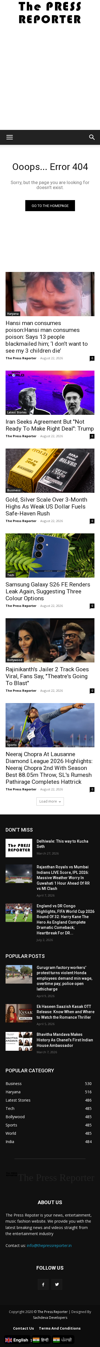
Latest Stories (17, 412)
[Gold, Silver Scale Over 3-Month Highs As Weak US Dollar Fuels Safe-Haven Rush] (50, 471)
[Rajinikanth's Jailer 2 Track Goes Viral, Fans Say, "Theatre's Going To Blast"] (50, 640)
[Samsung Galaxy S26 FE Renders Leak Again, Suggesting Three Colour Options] (50, 555)
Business (14, 490)
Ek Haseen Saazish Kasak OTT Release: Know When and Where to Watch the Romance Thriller (65, 1012)
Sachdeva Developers (50, 1317)
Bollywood (14, 660)
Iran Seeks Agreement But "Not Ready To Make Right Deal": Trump (50, 425)
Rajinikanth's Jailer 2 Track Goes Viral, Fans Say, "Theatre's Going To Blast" (47, 676)
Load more (48, 801)
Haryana (13, 314)
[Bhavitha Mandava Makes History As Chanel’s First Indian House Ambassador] (19, 1041)
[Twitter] (56, 1284)
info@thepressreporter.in (49, 1245)
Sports (12, 745)
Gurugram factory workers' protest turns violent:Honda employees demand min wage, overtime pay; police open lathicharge (64, 978)
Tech (10, 575)
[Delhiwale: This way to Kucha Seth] (19, 848)
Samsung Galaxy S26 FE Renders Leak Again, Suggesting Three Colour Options (48, 591)
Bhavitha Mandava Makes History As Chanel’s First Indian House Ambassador (65, 1039)
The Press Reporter (21, 358)
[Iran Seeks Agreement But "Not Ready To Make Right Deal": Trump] (50, 393)
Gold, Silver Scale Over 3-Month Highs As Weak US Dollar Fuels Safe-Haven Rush (46, 506)
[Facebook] (43, 1284)
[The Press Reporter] (50, 13)
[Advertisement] (50, 77)
